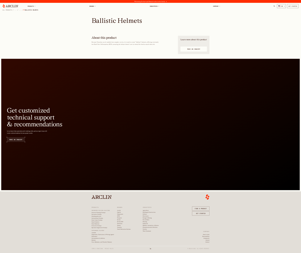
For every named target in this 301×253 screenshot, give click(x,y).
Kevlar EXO (120, 221)
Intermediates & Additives (98, 238)
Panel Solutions (95, 223)
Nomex (119, 225)
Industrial (145, 223)
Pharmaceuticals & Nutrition (150, 227)
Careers (207, 240)
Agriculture (146, 210)
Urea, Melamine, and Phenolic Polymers (102, 242)
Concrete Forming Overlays (98, 212)
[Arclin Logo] (10, 6)
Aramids (94, 232)
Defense (145, 214)
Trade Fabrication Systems (124, 229)
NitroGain (119, 223)
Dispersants (120, 214)
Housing (145, 221)
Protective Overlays (96, 225)
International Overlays (97, 218)
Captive (119, 212)
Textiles (145, 229)
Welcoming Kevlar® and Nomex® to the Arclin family (149, 1)
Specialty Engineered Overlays (99, 227)
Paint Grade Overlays (97, 220)
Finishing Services (96, 216)
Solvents (94, 240)
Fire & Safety (146, 219)
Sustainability (205, 236)
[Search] (274, 6)
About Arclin (206, 234)
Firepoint (119, 218)
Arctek (119, 210)
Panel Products (95, 222)
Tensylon (119, 227)
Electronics (146, 216)
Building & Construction (149, 212)
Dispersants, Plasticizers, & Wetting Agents (103, 234)
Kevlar (119, 219)
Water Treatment (147, 231)
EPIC (118, 216)
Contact (207, 242)
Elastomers (94, 236)
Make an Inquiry (15, 139)
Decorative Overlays (97, 214)
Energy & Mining (147, 218)
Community (206, 238)
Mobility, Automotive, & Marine (151, 225)
